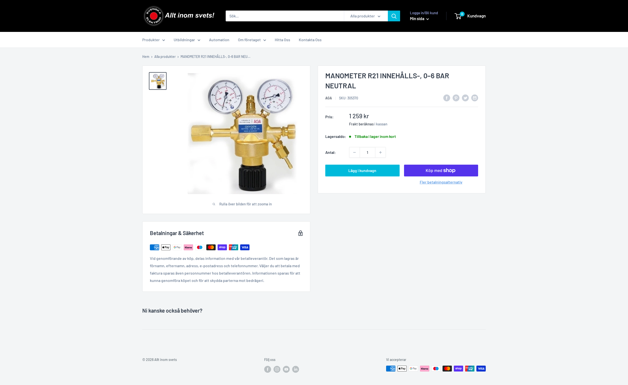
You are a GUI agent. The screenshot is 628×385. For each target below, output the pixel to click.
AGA (328, 98)
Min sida (417, 18)
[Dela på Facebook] (446, 97)
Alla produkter (165, 56)
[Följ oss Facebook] (267, 369)
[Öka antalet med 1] (380, 152)
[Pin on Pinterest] (456, 97)
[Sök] (394, 16)
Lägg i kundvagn (362, 170)
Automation (219, 39)
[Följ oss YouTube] (286, 369)
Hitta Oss (282, 39)
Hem (145, 56)
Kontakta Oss (310, 39)
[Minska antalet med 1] (354, 152)
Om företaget (249, 39)
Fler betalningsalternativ (441, 182)
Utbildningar (184, 39)
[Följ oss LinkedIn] (295, 369)
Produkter (151, 39)
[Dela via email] (474, 97)
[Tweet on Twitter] (465, 97)
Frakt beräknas (361, 124)
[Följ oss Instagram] (277, 369)
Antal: (330, 152)
